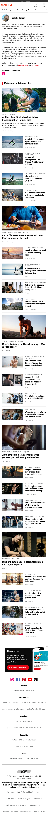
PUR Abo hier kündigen (27, 740)
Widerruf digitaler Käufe (24, 747)
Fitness (37, 10)
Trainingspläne (26, 10)
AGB (3, 709)
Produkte (28, 1)
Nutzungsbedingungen (16, 709)
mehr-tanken (10, 805)
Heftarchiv (35, 758)
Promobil (14, 812)
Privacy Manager (38, 703)
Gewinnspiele (19, 690)
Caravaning (10, 799)
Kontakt (5, 703)
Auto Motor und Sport (25, 792)
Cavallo (19, 799)
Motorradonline (35, 805)
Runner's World (25, 812)
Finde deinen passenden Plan (11, 10)
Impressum (15, 703)
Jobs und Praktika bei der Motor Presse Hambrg (24, 728)
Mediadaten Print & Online (19, 758)
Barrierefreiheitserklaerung (36, 709)
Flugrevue (28, 799)
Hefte (21, 1)
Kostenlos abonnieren (18, 667)
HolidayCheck (23, 65)
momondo (35, 65)
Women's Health (39, 812)
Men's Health (22, 805)
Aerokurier (11, 792)
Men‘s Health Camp (23, 721)
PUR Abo (14, 740)
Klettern (37, 799)
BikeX (37, 792)
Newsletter (30, 690)
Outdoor (6, 812)
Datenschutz (25, 703)
